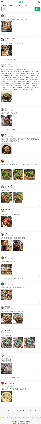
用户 (18, 5)
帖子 (4, 5)
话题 (25, 5)
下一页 (34, 411)
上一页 (6, 411)
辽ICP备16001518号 (23, 423)
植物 (11, 5)
